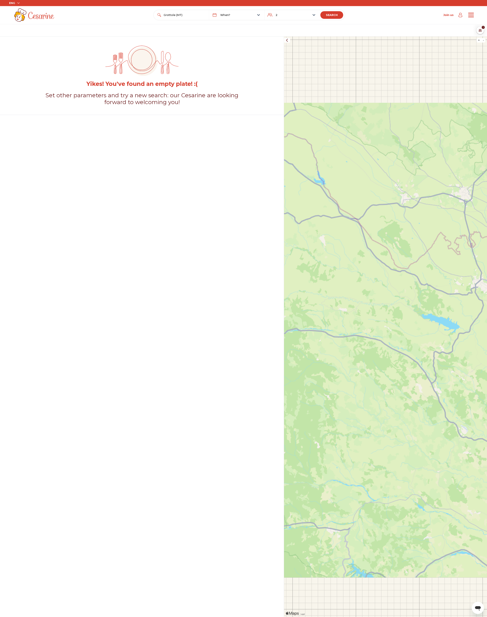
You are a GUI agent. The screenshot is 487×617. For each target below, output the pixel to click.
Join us (448, 15)
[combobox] (185, 15)
